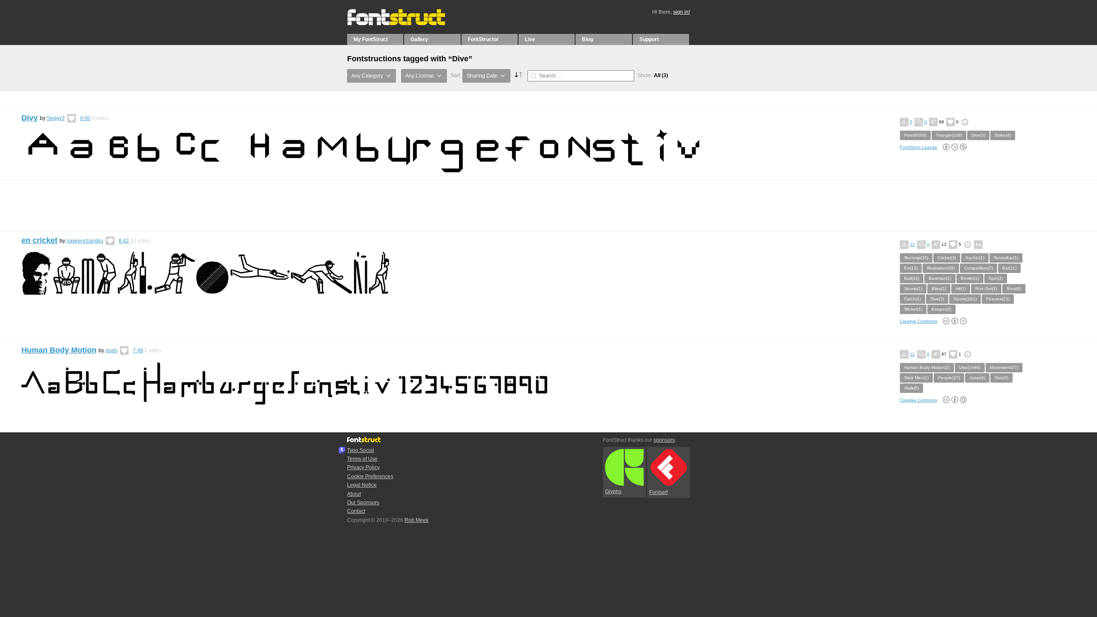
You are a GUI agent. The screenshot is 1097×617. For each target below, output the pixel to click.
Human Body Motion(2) (927, 367)
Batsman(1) (940, 278)
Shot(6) (1014, 288)
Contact (356, 511)
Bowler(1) (970, 278)
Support (649, 39)
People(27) (949, 377)
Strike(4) (1003, 135)
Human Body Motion (58, 350)
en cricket (39, 240)
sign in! (681, 12)
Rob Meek (417, 520)
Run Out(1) (986, 288)
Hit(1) (961, 288)
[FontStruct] (405, 24)
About (354, 494)
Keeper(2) (941, 309)
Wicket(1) (913, 309)
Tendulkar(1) (1006, 257)
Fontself (658, 492)
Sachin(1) (974, 257)
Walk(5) (911, 388)
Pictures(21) (998, 299)
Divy (29, 118)
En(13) (910, 268)
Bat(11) (1009, 268)
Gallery (419, 39)
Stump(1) (913, 288)
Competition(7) (978, 268)
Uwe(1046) (969, 367)
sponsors (664, 440)
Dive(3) (978, 135)
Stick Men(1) (916, 377)
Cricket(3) (947, 257)
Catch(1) (912, 299)
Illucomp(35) (916, 257)
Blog (587, 39)
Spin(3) (996, 278)
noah (111, 350)
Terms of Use (362, 459)
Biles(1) (939, 288)
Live (530, 39)
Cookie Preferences (370, 476)
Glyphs (613, 491)
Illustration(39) (941, 268)
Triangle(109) (949, 135)
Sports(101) (965, 299)
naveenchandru (84, 241)
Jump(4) (977, 377)
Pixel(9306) (915, 135)
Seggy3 (56, 118)
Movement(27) (1004, 367)
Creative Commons (918, 321)
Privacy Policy (363, 467)
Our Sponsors (363, 503)
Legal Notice (362, 485)
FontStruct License (918, 147)
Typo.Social (360, 450)
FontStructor (483, 39)
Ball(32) (911, 278)
